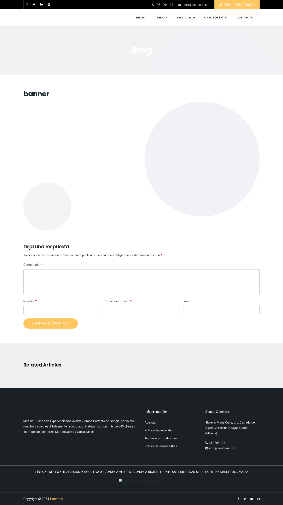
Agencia (161, 17)
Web (187, 301)
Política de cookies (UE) (161, 446)
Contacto (245, 17)
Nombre (30, 301)
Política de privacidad (159, 430)
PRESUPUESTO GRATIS (239, 4)
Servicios (184, 17)
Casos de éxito (215, 17)
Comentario (32, 265)
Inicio (140, 17)
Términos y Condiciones (161, 438)
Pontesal (56, 499)
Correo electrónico (118, 301)
